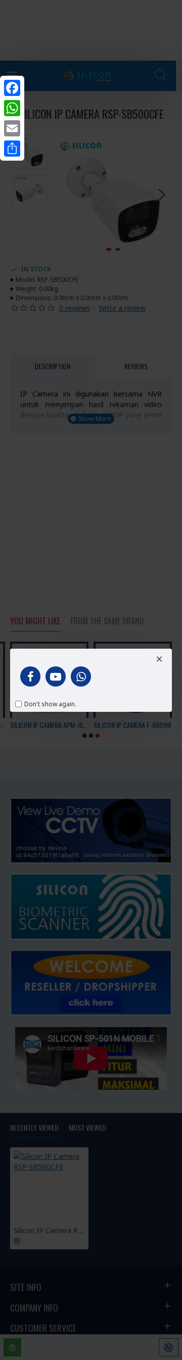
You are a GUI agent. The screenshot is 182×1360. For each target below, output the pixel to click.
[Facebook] (12, 88)
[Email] (12, 128)
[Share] (12, 148)
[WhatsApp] (12, 108)
